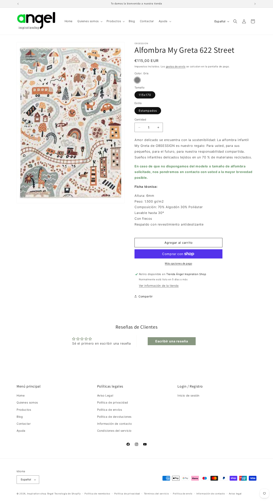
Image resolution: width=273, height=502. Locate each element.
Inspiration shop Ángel (40, 493)
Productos (24, 409)
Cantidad (140, 119)
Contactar (24, 423)
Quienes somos (27, 402)
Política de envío (182, 493)
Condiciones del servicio (114, 430)
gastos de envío (176, 66)
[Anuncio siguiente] (255, 4)
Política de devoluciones (114, 416)
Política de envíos (109, 409)
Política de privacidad (112, 402)
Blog (20, 416)
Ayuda (21, 430)
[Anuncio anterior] (18, 4)
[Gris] (137, 80)
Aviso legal (235, 493)
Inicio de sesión (188, 395)
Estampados (148, 110)
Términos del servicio (156, 493)
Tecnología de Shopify (67, 493)
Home (21, 395)
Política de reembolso (97, 493)
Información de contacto (114, 423)
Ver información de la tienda (159, 285)
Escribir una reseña (171, 341)
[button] (89, 21)
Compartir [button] (145, 296)
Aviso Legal (105, 395)
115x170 (145, 94)
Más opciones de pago (178, 263)
